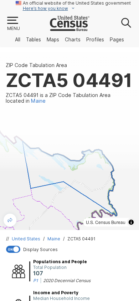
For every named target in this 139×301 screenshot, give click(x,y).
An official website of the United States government (77, 3)
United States (26, 238)
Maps (53, 39)
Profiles (95, 39)
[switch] (71, 249)
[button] (13, 24)
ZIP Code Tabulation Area (36, 65)
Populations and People (60, 261)
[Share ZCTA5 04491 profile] (10, 220)
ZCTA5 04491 (81, 238)
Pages (117, 39)
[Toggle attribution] (131, 222)
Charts (73, 39)
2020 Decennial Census (67, 280)
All (17, 39)
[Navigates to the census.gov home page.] (69, 28)
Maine (53, 238)
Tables (33, 39)
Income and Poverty (55, 292)
